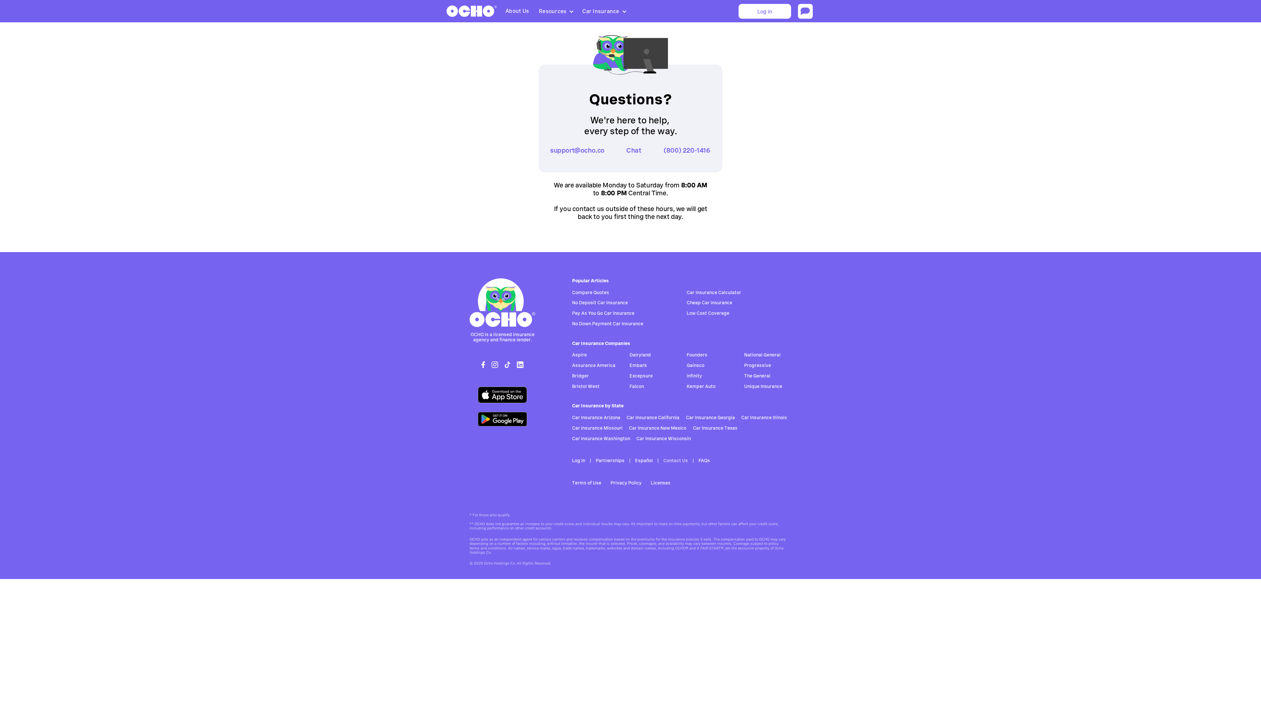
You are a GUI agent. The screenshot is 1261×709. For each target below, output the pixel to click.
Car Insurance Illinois (764, 417)
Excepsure (641, 375)
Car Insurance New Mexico (657, 428)
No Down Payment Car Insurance (607, 323)
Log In (578, 460)
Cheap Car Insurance (709, 302)
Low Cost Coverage (708, 313)
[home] (472, 11)
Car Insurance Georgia (710, 417)
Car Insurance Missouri (597, 428)
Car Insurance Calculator (714, 292)
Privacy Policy (626, 482)
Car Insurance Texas (715, 428)
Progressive (757, 365)
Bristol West (586, 386)
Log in (764, 12)
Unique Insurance (763, 386)
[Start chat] (805, 11)
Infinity (694, 375)
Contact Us (675, 460)
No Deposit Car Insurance (600, 302)
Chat (633, 150)
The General (757, 375)
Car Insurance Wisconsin (663, 438)
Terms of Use (586, 482)
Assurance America (593, 365)
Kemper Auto (701, 386)
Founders (697, 354)
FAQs (704, 460)
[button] (555, 11)
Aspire (579, 354)
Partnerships (610, 460)
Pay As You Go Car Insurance (603, 313)
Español (644, 460)
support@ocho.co (577, 150)
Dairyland (640, 354)
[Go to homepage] (502, 302)
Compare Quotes (590, 292)
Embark (638, 365)
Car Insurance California (653, 417)
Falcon (637, 386)
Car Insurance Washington (601, 438)
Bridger (580, 375)
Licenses (661, 482)
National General (762, 354)
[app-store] (502, 395)
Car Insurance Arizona (596, 417)
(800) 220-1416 (687, 150)
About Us (517, 11)
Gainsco (695, 365)
